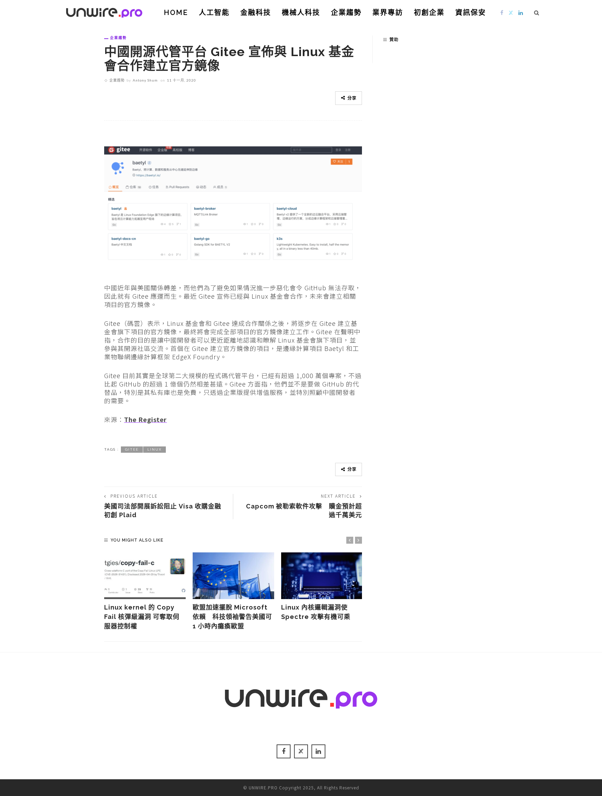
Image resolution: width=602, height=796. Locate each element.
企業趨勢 (346, 12)
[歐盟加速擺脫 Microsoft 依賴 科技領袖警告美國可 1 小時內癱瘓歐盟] (233, 575)
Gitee (132, 449)
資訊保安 (470, 12)
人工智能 (214, 12)
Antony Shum (145, 80)
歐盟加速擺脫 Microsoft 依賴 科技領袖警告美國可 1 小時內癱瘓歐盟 (232, 617)
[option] (145, 591)
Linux (154, 449)
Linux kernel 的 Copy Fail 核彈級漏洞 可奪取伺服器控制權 (141, 617)
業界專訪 (387, 12)
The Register (145, 419)
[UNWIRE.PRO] (104, 11)
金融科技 (255, 12)
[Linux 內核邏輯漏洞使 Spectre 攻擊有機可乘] (322, 575)
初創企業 (429, 12)
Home (176, 12)
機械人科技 (301, 12)
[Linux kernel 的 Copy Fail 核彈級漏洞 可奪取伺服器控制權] (145, 575)
